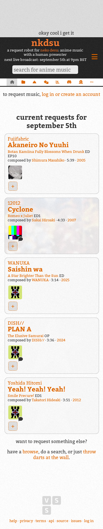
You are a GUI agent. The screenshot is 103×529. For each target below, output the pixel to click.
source (62, 521)
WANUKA (19, 263)
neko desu (49, 50)
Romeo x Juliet (20, 216)
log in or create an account (71, 94)
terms (40, 521)
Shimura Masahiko (48, 160)
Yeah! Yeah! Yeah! (37, 389)
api (51, 521)
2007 (72, 220)
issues (76, 521)
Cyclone (20, 209)
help (13, 521)
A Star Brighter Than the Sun (33, 276)
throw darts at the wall (64, 454)
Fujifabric (18, 139)
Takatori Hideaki (46, 400)
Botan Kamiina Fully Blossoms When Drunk (46, 152)
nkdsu (45, 42)
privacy (26, 521)
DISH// (16, 323)
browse (30, 452)
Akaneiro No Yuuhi (38, 145)
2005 (81, 160)
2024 (61, 340)
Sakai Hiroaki (43, 220)
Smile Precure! (21, 396)
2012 (77, 400)
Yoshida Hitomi (25, 383)
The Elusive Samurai (25, 336)
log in (89, 521)
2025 (65, 280)
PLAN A (19, 329)
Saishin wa (25, 269)
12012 (14, 203)
